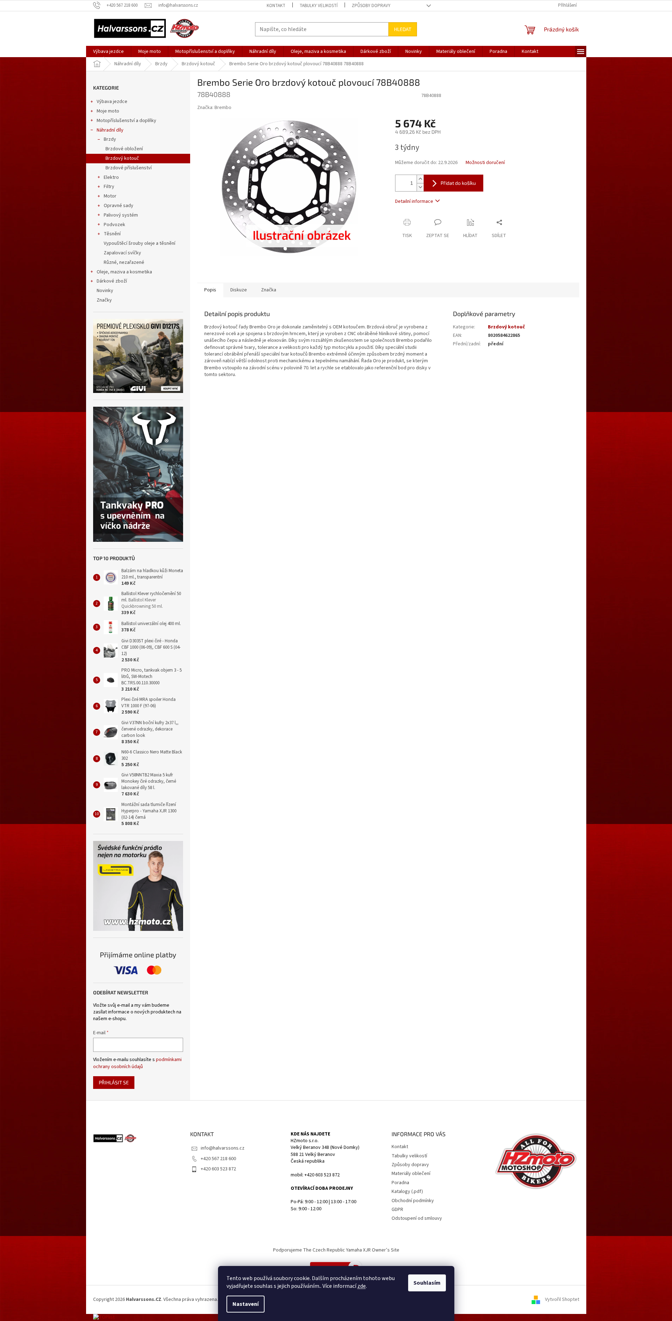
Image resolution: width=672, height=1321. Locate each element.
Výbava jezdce (112, 101)
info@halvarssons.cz (222, 1148)
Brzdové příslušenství (128, 167)
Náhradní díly (110, 130)
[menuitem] (108, 51)
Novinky (105, 290)
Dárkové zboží (112, 281)
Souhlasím (427, 1283)
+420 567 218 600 (218, 1158)
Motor (110, 196)
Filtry (109, 186)
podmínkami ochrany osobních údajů (137, 1063)
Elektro (111, 177)
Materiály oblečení (411, 1173)
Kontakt (276, 5)
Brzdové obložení (124, 148)
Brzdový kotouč (122, 158)
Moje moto (108, 111)
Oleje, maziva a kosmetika (124, 271)
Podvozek (114, 224)
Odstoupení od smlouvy (417, 1218)
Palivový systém (121, 215)
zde (361, 1286)
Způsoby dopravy (371, 5)
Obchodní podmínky (413, 1200)
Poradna (400, 1182)
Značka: (214, 107)
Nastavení (245, 1304)
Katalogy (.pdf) (407, 1191)
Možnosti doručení (485, 162)
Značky (104, 300)
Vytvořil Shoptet (562, 1299)
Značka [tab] (268, 289)
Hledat (402, 29)
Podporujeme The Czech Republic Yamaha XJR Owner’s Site (336, 1250)
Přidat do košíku (458, 183)
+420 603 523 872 (218, 1168)
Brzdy (110, 139)
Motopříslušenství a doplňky (126, 120)
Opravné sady (118, 205)
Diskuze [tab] (238, 289)
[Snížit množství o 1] (420, 187)
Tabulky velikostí (318, 5)
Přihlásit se (114, 1082)
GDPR (397, 1209)
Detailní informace (414, 201)
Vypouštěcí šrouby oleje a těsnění (139, 243)
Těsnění (112, 233)
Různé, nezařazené (124, 262)
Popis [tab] (210, 289)
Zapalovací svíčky (122, 252)
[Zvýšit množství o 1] (420, 179)
